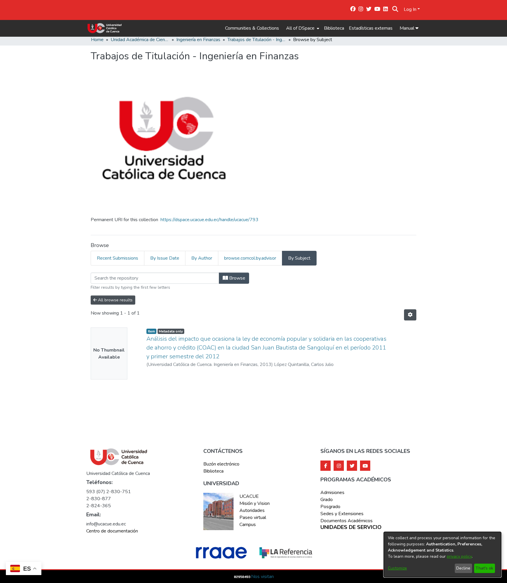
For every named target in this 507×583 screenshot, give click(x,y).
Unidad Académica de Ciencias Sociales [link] (140, 39)
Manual (407, 28)
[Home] (104, 28)
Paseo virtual (252, 517)
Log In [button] (411, 9)
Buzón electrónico (221, 464)
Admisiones (332, 492)
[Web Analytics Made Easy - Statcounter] (242, 576)
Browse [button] (236, 278)
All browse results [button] (115, 300)
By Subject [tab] (299, 258)
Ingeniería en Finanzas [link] (198, 39)
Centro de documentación (112, 531)
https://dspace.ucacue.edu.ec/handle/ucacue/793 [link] (209, 219)
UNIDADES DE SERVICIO (350, 527)
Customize (397, 568)
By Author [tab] (201, 258)
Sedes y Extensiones (342, 513)
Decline (463, 568)
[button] (395, 9)
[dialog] (442, 554)
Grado (326, 499)
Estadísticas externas (371, 28)
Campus (247, 524)
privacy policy (459, 556)
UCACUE (249, 496)
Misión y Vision (254, 503)
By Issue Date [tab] (164, 258)
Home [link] (97, 39)
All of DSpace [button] (300, 28)
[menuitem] (302, 28)
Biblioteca (334, 28)
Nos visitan (262, 576)
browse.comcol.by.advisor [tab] (250, 258)
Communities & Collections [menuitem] (252, 28)
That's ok (484, 568)
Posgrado (330, 506)
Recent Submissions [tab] (117, 258)
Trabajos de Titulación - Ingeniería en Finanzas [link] (256, 39)
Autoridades (252, 510)
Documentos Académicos (346, 521)
